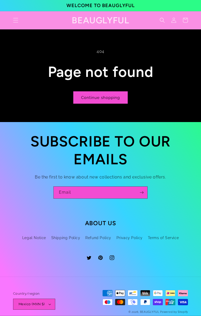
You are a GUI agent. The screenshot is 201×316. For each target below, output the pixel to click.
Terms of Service (163, 238)
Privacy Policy (129, 238)
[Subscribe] (141, 192)
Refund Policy (98, 238)
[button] (15, 20)
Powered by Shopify (174, 311)
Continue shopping (100, 97)
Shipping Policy (65, 238)
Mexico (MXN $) (32, 304)
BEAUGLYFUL (149, 311)
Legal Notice (34, 238)
